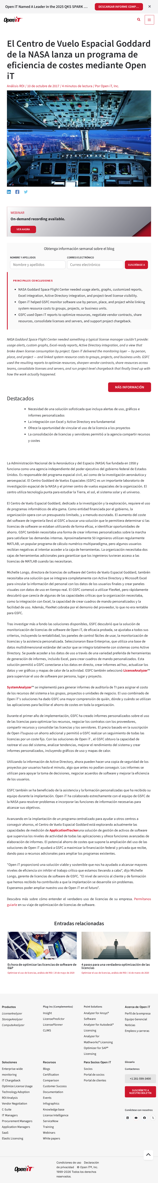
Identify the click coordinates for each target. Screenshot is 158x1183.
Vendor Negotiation (14, 1103)
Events (47, 1098)
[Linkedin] (9, 191)
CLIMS (47, 1030)
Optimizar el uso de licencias (22, 973)
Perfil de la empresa (137, 1013)
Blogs (46, 1069)
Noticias (130, 1025)
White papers (51, 1138)
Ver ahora (23, 229)
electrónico (80, 258)
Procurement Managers (17, 1121)
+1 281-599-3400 (140, 1079)
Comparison (51, 1080)
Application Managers (16, 1127)
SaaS (5, 1133)
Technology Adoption (16, 1092)
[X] (153, 1118)
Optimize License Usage (17, 1086)
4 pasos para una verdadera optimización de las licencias (116, 966)
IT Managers (10, 1115)
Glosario (130, 1062)
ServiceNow (50, 1121)
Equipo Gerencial (136, 1019)
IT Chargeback (11, 1080)
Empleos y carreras (137, 1031)
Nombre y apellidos (23, 258)
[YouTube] (136, 1118)
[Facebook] (17, 191)
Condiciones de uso (68, 1162)
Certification (51, 1075)
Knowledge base (53, 1109)
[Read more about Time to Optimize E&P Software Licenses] (42, 945)
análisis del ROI (44, 973)
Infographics (51, 1103)
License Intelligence (55, 1115)
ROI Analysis (10, 1098)
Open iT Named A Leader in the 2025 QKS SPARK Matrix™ (47, 6)
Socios (88, 1069)
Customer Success (55, 1086)
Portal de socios (94, 1075)
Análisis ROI (15, 86)
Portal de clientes (95, 1080)
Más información (129, 387)
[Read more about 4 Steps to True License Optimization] (116, 945)
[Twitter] (26, 191)
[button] (139, 20)
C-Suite (6, 1109)
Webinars (49, 1133)
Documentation (53, 1092)
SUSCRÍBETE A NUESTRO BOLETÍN (140, 1092)
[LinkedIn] (127, 1118)
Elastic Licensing (12, 1138)
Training (48, 1127)
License (53, 1019)
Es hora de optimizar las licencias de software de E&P (42, 966)
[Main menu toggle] (149, 19)
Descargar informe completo (120, 7)
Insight (47, 1013)
